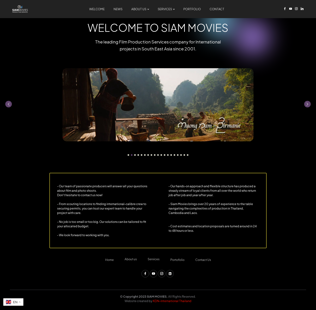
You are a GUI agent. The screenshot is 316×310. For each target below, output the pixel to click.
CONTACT (217, 9)
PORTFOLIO (192, 9)
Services (153, 259)
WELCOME (97, 9)
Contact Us (203, 260)
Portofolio (177, 260)
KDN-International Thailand (172, 301)
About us (131, 259)
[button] (8, 104)
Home (109, 260)
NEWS (118, 9)
